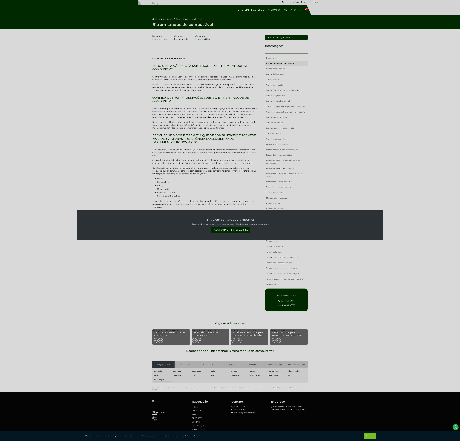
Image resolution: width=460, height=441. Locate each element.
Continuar (369, 436)
